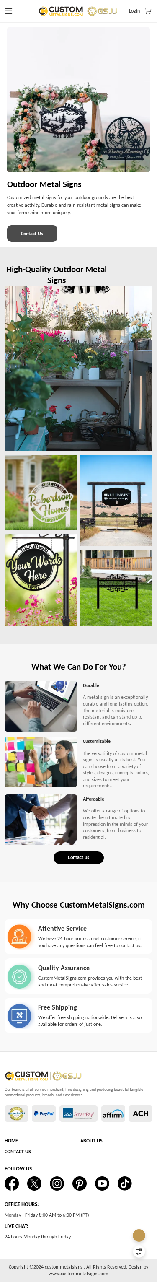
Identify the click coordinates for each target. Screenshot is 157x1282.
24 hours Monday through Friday (38, 1237)
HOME (11, 1141)
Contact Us (32, 233)
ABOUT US (91, 1141)
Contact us (78, 857)
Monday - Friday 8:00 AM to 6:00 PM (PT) (47, 1215)
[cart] (148, 11)
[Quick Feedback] (139, 1251)
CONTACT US (18, 1152)
